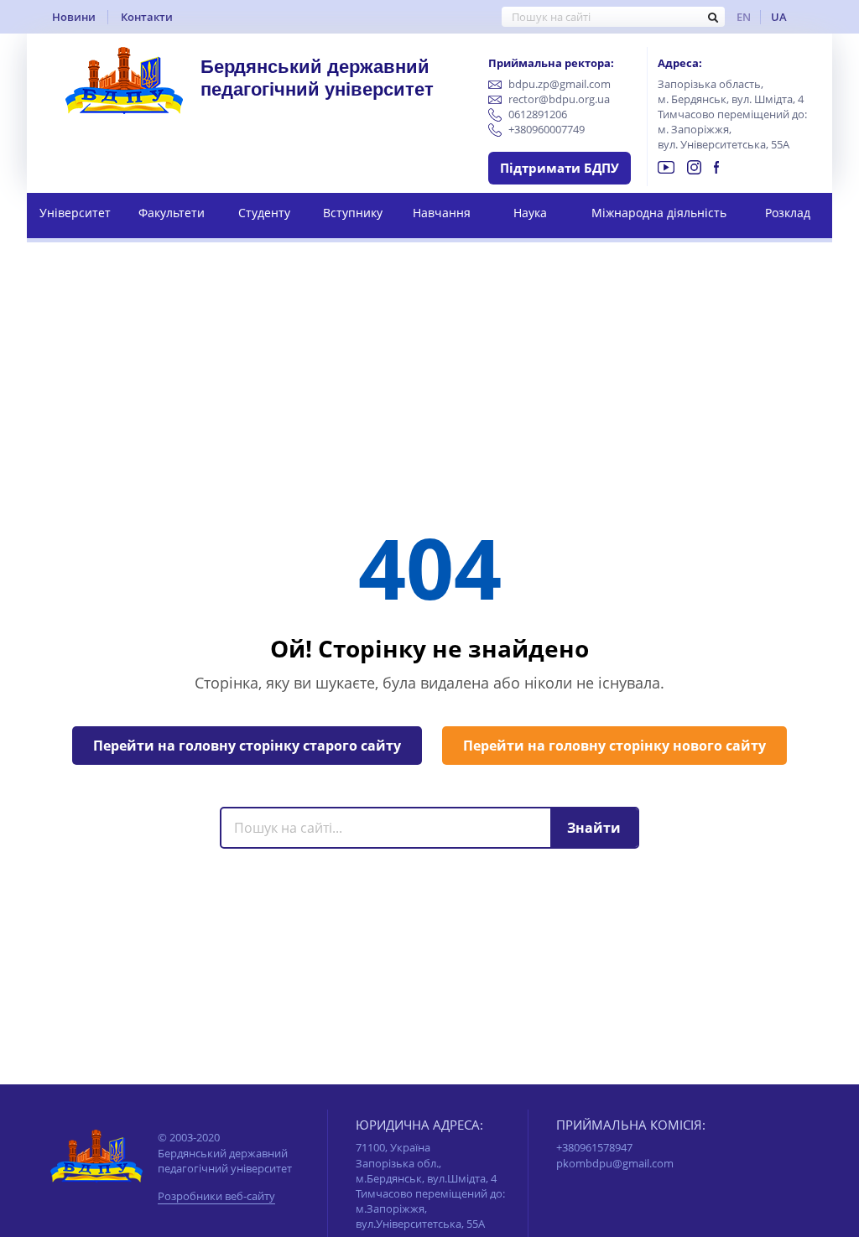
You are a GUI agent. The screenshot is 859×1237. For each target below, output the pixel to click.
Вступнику (353, 213)
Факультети (171, 213)
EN (744, 16)
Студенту (264, 213)
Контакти (147, 16)
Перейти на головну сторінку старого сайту (247, 745)
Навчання (442, 213)
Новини (74, 16)
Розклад (787, 213)
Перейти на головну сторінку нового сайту (614, 745)
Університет (75, 213)
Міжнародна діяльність (658, 213)
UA (779, 16)
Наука (530, 213)
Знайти (594, 828)
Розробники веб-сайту (216, 1197)
